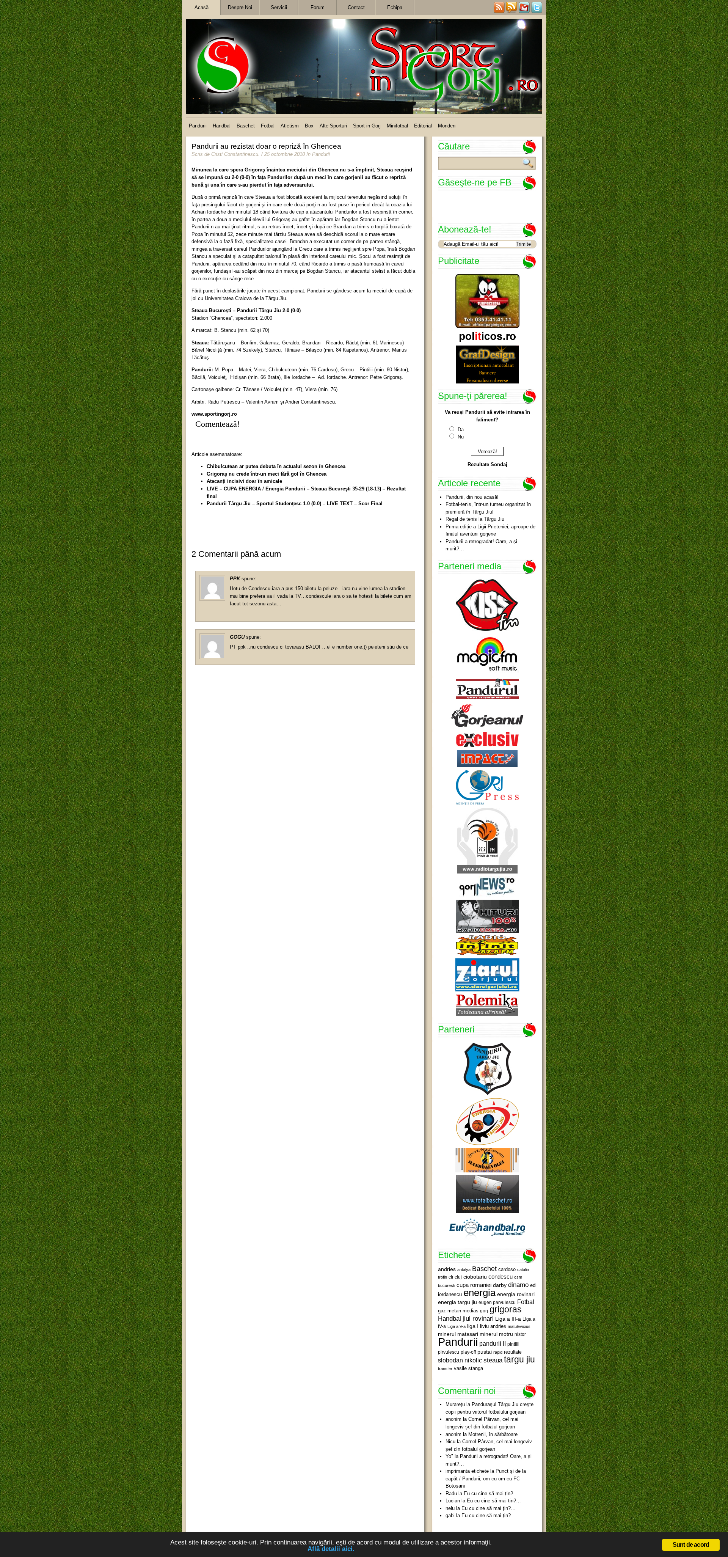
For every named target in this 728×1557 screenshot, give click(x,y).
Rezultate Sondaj (487, 464)
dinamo (518, 1284)
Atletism (290, 126)
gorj (484, 1311)
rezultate (513, 1352)
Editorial (423, 126)
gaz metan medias (458, 1310)
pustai (484, 1352)
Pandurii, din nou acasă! (472, 497)
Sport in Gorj (367, 126)
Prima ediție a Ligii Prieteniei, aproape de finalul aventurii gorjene (490, 530)
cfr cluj (455, 1277)
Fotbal (268, 126)
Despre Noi (240, 7)
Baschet (246, 126)
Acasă (202, 7)
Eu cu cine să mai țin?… (491, 1493)
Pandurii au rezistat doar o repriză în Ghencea (266, 146)
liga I (473, 1326)
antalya (464, 1269)
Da (461, 429)
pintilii (513, 1344)
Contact (356, 7)
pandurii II (492, 1343)
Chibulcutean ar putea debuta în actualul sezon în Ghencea (276, 466)
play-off (468, 1352)
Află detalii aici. (331, 1548)
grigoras (506, 1309)
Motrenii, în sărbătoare (493, 1434)
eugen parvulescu (497, 1302)
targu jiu (519, 1359)
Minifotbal (397, 126)
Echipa (394, 7)
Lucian (453, 1501)
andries (447, 1269)
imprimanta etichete (467, 1471)
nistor (520, 1334)
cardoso (507, 1269)
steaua (492, 1360)
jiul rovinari (478, 1318)
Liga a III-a (508, 1319)
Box (309, 126)
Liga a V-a (456, 1326)
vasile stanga (468, 1368)
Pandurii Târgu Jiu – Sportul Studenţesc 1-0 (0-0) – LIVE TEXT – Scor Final (295, 503)
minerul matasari (458, 1334)
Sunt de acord (691, 1544)
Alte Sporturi (333, 126)
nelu (450, 1508)
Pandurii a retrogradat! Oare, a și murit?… (481, 545)
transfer (445, 1368)
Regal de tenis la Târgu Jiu (475, 519)
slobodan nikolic (460, 1360)
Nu (461, 437)
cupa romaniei (474, 1285)
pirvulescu (448, 1352)
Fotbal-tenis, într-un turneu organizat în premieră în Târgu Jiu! (488, 508)
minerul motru (496, 1334)
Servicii (279, 7)
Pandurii (198, 126)
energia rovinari (516, 1294)
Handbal (222, 126)
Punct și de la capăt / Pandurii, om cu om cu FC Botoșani (486, 1478)
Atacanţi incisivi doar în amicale (244, 481)
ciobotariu (475, 1277)
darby (500, 1285)
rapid (497, 1352)
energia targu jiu (457, 1302)
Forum (318, 7)
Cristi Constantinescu (234, 154)
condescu (500, 1277)
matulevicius (519, 1326)
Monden (446, 126)
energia (479, 1292)
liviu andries (493, 1326)
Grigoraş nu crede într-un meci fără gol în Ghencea (266, 474)
